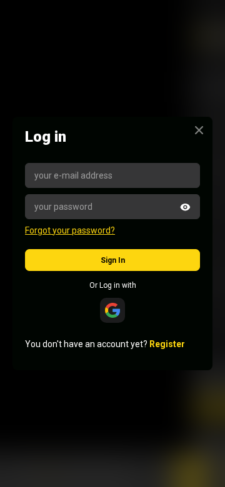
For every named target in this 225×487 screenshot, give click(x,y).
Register (167, 344)
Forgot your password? (70, 230)
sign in (113, 260)
